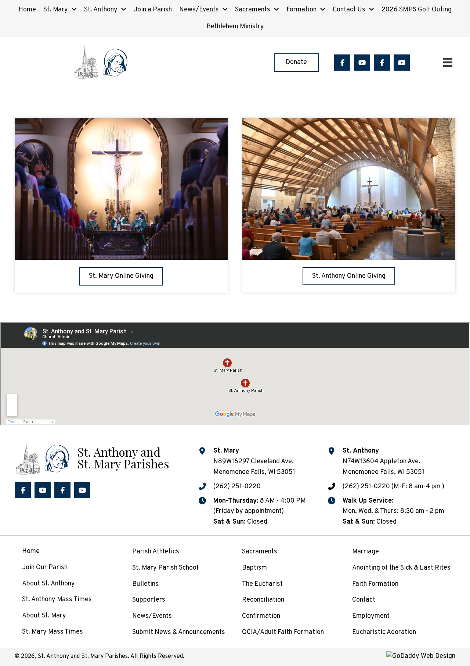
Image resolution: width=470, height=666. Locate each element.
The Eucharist (262, 584)
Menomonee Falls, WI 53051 (383, 472)
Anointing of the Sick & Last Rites (401, 568)
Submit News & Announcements (178, 632)
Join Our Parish (45, 567)
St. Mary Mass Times (52, 632)
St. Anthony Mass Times (57, 599)
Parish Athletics (155, 552)
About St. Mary (44, 616)
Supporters (148, 600)
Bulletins (145, 584)
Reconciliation (263, 600)
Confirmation (261, 616)
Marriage (365, 552)
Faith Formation (375, 584)
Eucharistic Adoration (384, 632)
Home (31, 551)
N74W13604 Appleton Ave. (381, 461)
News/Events (152, 616)
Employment (371, 616)
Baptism (254, 568)
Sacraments (259, 552)
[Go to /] (92, 457)
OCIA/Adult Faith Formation (283, 632)
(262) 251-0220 (237, 486)
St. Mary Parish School (165, 568)
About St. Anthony (48, 584)
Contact (363, 600)
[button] (342, 62)
